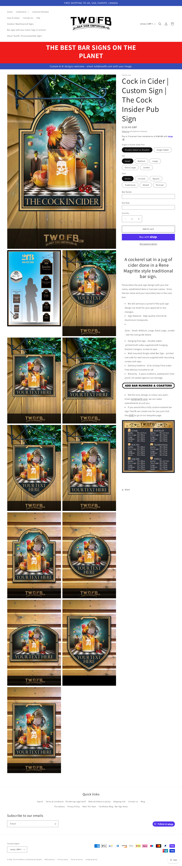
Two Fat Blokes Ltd (20, 859)
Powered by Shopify (34, 859)
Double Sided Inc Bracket (137, 150)
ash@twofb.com (139, 399)
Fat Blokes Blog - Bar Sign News (113, 806)
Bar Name (127, 192)
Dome (128, 178)
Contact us (133, 801)
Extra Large (130, 167)
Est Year (126, 202)
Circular (141, 178)
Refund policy (50, 859)
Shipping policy (91, 859)
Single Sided (163, 150)
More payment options (148, 244)
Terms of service (77, 859)
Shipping (125, 131)
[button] (22, 12)
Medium (141, 161)
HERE (131, 415)
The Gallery (59, 806)
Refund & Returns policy (99, 801)
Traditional (130, 185)
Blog (143, 801)
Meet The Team (89, 806)
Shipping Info (119, 801)
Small (127, 161)
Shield (146, 185)
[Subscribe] (55, 824)
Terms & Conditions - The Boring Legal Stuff (66, 801)
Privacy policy (63, 859)
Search (40, 801)
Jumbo (146, 167)
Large (155, 161)
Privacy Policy (73, 806)
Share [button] (127, 489)
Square (156, 178)
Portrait (160, 185)
